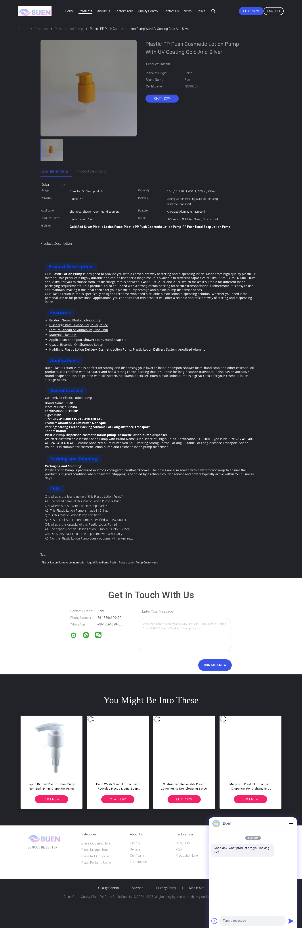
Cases (201, 11)
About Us (103, 11)
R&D (179, 849)
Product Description (92, 171)
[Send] (290, 921)
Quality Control (148, 11)
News (188, 11)
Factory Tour (124, 11)
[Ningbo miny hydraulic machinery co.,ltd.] (76, 636)
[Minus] (291, 823)
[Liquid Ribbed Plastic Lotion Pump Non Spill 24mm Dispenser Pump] (51, 747)
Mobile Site (196, 887)
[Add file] (214, 921)
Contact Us (171, 11)
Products (85, 11)
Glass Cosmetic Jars (96, 843)
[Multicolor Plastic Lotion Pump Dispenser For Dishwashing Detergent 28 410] (250, 747)
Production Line (187, 855)
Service (135, 849)
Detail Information (54, 171)
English (273, 11)
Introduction (138, 862)
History (135, 843)
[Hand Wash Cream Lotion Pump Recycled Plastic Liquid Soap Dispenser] (118, 747)
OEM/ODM (183, 843)
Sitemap (137, 887)
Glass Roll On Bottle (95, 856)
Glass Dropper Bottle (95, 850)
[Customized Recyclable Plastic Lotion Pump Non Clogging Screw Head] (184, 747)
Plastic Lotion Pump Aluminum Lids (63, 562)
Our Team (137, 855)
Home (69, 11)
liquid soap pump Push (101, 562)
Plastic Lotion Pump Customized (138, 562)
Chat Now (251, 11)
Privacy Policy (166, 887)
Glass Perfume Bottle (96, 862)
